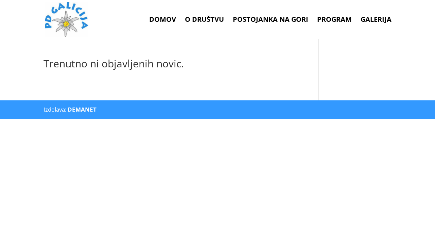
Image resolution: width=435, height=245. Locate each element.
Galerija (376, 20)
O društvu (204, 20)
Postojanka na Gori (270, 20)
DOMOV (162, 20)
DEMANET (82, 109)
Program (334, 20)
